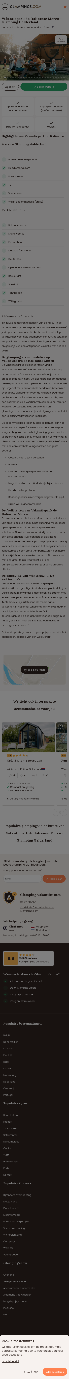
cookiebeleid (10, 1361)
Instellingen (31, 1372)
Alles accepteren (55, 1372)
